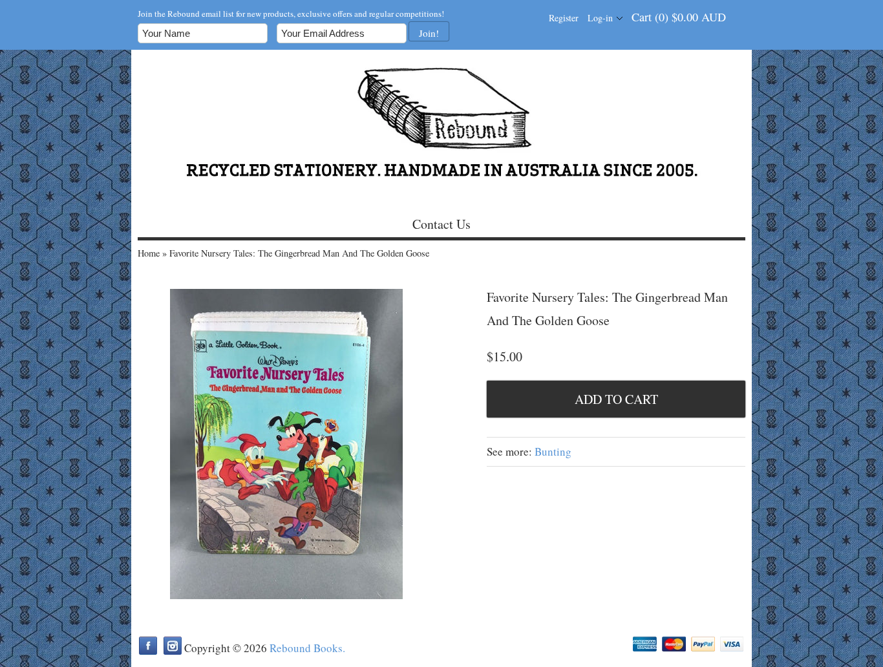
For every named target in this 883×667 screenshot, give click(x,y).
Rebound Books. (307, 648)
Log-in (600, 18)
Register (564, 18)
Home (149, 253)
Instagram (173, 646)
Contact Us (441, 224)
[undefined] (286, 446)
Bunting (553, 451)
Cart (679, 17)
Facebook (148, 646)
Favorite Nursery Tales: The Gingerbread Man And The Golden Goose (299, 253)
